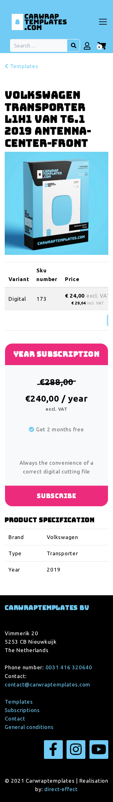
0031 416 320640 (69, 667)
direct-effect (61, 789)
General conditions (29, 727)
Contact (15, 718)
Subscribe (56, 496)
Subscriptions (22, 710)
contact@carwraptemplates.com (47, 684)
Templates (23, 66)
